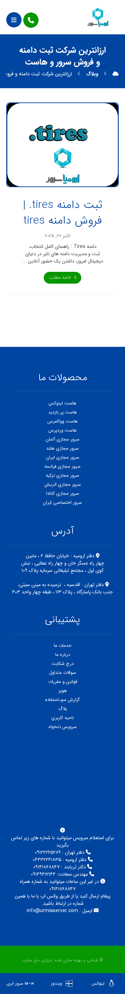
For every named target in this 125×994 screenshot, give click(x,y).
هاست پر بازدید (62, 412)
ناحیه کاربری (62, 717)
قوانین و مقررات (62, 681)
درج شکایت (62, 663)
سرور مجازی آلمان (63, 439)
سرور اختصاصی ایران (62, 502)
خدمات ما (63, 645)
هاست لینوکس (62, 403)
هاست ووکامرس (62, 421)
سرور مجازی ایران (62, 457)
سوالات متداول (62, 672)
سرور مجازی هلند (62, 448)
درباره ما (62, 654)
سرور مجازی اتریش (62, 484)
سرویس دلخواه (63, 726)
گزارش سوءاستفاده (62, 699)
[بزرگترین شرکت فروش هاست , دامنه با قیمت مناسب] (98, 17)
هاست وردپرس (62, 430)
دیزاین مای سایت (37, 960)
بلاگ (62, 708)
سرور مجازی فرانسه (62, 466)
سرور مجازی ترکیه (62, 475)
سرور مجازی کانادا (62, 493)
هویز (62, 690)
